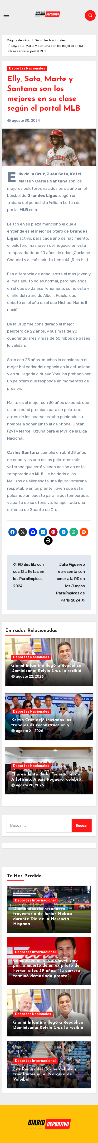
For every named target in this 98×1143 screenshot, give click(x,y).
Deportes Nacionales (27, 68)
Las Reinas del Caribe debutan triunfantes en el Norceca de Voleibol (44, 1074)
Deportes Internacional (35, 900)
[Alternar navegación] (6, 15)
